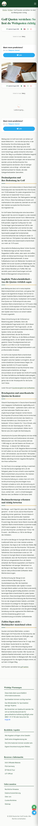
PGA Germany (10, 766)
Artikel (10, 10)
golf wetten (24, 667)
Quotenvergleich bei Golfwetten (23, 388)
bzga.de (7, 720)
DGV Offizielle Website (12, 763)
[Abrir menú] (35, 4)
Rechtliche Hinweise (12, 789)
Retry (23, 36)
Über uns (8, 797)
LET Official (9, 774)
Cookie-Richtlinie (10, 800)
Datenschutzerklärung (13, 793)
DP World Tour (10, 770)
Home (4, 10)
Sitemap (8, 804)
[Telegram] (34, 812)
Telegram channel (14, 50)
